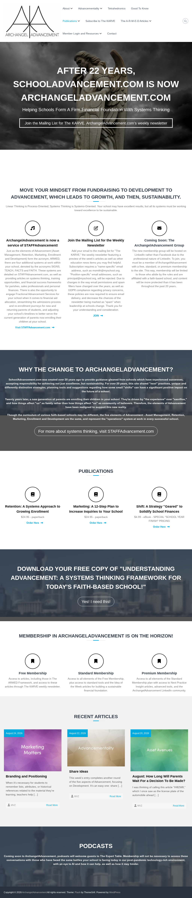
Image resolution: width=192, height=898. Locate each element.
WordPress (114, 892)
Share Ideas (78, 771)
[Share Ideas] (96, 747)
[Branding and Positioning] (33, 750)
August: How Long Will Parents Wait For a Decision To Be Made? (158, 778)
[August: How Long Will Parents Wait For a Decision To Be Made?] (159, 750)
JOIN (96, 315)
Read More (52, 805)
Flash (77, 892)
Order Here (32, 522)
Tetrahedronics (116, 8)
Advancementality (88, 8)
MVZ (13, 805)
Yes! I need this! (96, 601)
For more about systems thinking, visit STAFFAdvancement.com (96, 431)
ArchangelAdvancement (34, 892)
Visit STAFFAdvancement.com (32, 327)
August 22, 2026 (77, 733)
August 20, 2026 (140, 733)
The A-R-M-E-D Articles (134, 20)
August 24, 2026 (14, 733)
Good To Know (139, 8)
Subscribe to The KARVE (100, 20)
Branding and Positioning (26, 776)
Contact (111, 33)
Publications (70, 20)
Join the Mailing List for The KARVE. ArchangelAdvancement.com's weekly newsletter (96, 123)
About (66, 8)
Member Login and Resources (81, 33)
